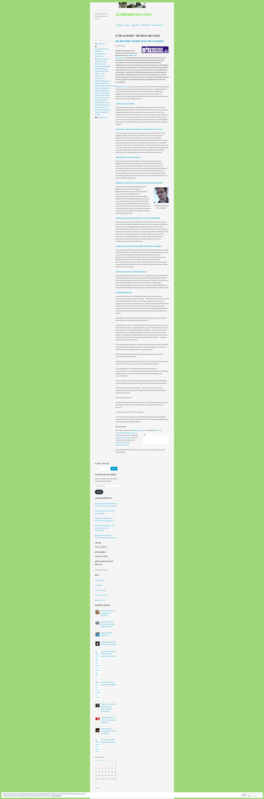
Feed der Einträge (101, 590)
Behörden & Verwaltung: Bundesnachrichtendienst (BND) (139, 183)
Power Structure (157, 25)
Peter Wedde (106, 105)
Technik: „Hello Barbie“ (125, 104)
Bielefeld (101, 69)
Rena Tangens (99, 107)
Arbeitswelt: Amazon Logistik (128, 157)
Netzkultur (98, 51)
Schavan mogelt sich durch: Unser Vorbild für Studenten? (108, 720)
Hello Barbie (104, 90)
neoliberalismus (100, 102)
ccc (99, 74)
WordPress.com (100, 600)
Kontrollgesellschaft (101, 49)
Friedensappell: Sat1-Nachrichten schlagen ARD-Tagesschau (108, 624)
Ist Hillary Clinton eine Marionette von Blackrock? (108, 613)
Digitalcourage (100, 81)
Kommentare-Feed (101, 595)
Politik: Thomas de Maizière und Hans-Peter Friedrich (138, 218)
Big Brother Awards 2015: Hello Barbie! (140, 41)
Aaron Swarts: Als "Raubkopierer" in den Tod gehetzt (108, 731)
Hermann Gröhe (100, 93)
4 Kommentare (102, 117)
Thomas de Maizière (101, 112)
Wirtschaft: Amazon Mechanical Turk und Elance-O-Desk (139, 129)
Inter (117, 442)
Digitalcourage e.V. (139, 430)
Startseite (120, 25)
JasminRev (135, 25)
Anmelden (98, 585)
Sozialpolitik (99, 56)
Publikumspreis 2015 (124, 293)
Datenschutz (99, 78)
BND (96, 74)
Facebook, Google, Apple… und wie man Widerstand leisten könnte (105, 528)
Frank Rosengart (100, 88)
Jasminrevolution (134, 14)
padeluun (98, 105)
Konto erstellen (100, 580)
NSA (107, 102)
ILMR (107, 93)
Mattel (104, 100)
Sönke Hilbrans (106, 110)
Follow (99, 492)
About (127, 25)
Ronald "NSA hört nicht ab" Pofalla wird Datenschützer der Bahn (109, 653)
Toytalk (97, 114)
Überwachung (99, 66)
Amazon (100, 59)
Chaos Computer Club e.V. (124, 438)
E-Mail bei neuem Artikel (106, 474)
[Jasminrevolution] (132, 5)
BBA (106, 66)
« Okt (97, 788)
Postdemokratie (100, 54)
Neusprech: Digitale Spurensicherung (131, 272)
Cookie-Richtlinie (56, 795)
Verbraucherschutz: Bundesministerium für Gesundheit (139, 246)
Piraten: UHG (145, 25)
